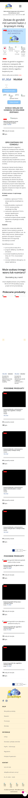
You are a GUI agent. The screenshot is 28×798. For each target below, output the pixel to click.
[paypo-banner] (14, 689)
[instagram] (6, 701)
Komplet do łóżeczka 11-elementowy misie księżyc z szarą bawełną (7, 379)
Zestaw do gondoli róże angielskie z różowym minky (12, 663)
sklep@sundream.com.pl (8, 14)
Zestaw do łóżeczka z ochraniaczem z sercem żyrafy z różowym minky (13, 449)
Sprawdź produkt (9, 422)
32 (21, 684)
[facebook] (3, 701)
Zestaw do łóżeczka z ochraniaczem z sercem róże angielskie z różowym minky (13, 410)
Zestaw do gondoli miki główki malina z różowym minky (13, 566)
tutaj (20, 75)
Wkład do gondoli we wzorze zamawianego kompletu (10, 122)
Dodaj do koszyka (9, 91)
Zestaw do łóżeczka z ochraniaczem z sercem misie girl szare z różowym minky (13, 527)
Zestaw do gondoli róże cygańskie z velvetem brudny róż (12, 627)
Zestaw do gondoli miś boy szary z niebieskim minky (12, 602)
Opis (5, 134)
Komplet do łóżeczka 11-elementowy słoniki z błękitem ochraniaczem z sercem (20, 379)
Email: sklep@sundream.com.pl (12, 282)
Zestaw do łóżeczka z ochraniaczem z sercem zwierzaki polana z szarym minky (13, 489)
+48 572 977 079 (19, 14)
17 (21, 550)
